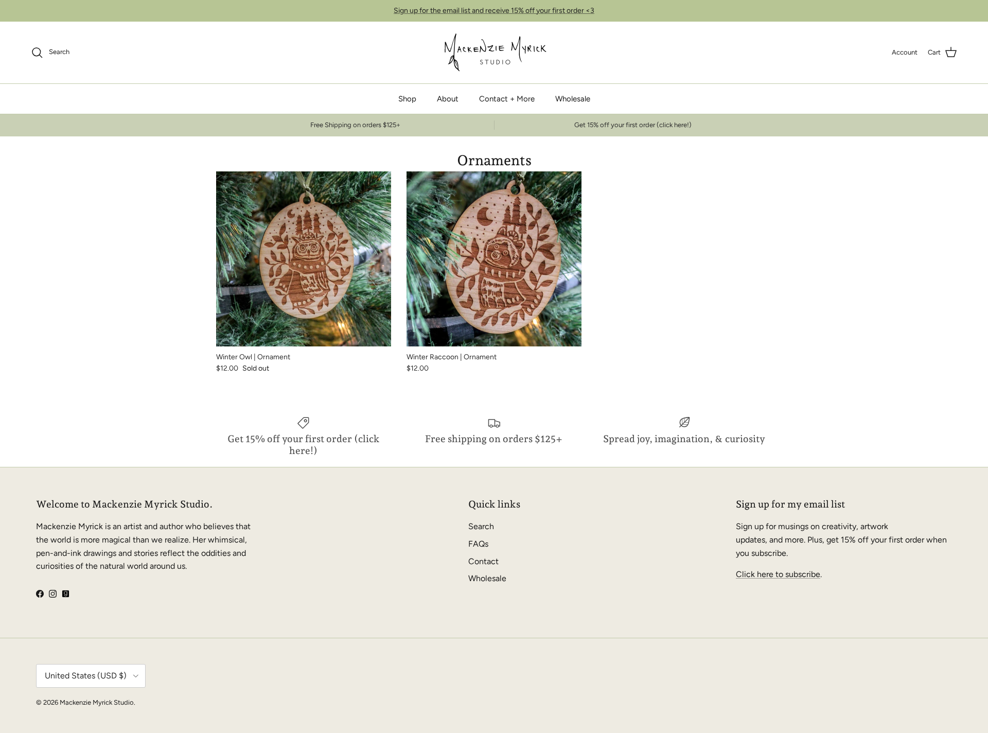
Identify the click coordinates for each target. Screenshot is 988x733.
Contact (483, 561)
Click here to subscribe (778, 574)
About (447, 98)
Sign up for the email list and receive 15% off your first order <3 (494, 10)
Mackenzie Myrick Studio (97, 702)
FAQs (478, 544)
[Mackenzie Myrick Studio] (494, 52)
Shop (407, 98)
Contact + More (507, 98)
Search (481, 526)
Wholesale (572, 98)
